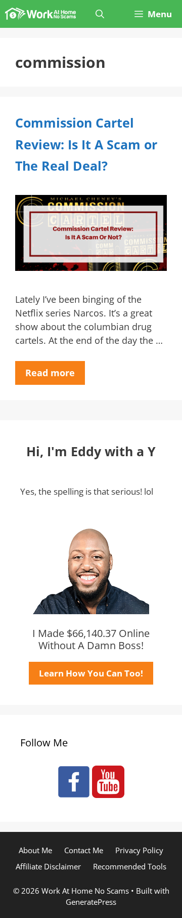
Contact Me (83, 850)
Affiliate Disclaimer (48, 866)
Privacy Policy (139, 850)
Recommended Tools (129, 866)
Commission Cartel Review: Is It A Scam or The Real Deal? (86, 144)
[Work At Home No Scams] (40, 14)
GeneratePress (91, 902)
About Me (35, 850)
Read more (50, 373)
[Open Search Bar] (99, 14)
